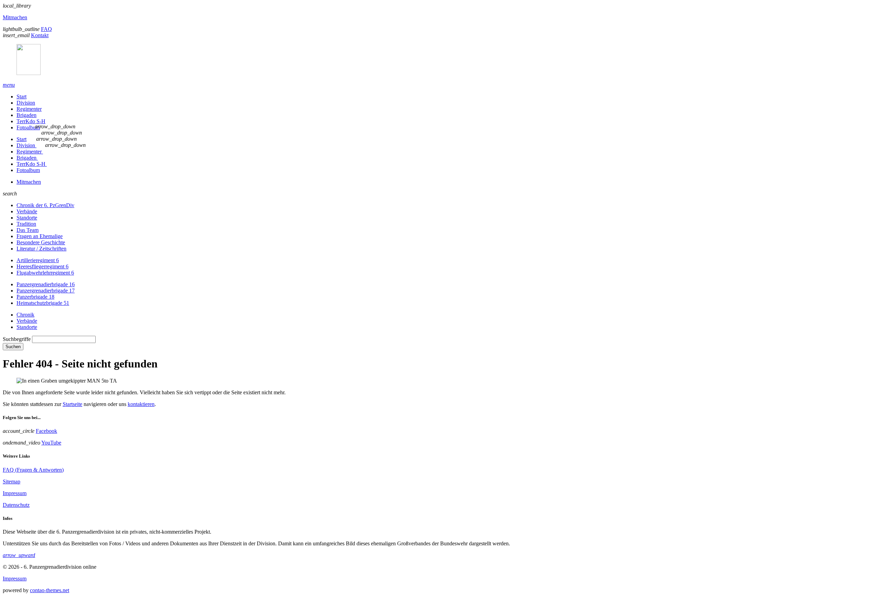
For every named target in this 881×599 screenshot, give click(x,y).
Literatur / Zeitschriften (41, 249)
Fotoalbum (28, 127)
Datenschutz (16, 505)
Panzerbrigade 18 (35, 297)
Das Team (28, 230)
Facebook (46, 431)
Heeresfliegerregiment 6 (42, 266)
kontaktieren (141, 404)
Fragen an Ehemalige (40, 236)
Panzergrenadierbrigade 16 (46, 284)
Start (21, 96)
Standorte (27, 218)
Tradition (26, 224)
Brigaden (26, 115)
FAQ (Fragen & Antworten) (33, 470)
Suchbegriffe (17, 339)
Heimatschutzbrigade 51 (43, 303)
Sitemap (11, 481)
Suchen (13, 346)
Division (26, 103)
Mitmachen (15, 17)
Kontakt (40, 35)
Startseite (72, 404)
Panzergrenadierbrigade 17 (46, 290)
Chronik (25, 315)
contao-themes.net (49, 590)
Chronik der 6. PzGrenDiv (45, 205)
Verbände (27, 211)
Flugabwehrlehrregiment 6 (45, 273)
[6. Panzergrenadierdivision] (440, 60)
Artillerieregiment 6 (38, 260)
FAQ (46, 29)
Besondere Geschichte (41, 242)
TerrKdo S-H (31, 121)
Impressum (14, 493)
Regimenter (29, 109)
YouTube (51, 443)
